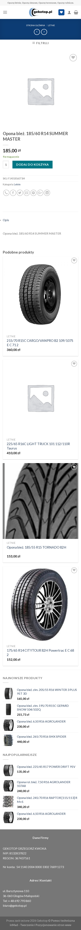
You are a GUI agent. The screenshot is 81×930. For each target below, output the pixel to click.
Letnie (51, 25)
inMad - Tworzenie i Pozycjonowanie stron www (40, 925)
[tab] (40, 220)
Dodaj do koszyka (32, 164)
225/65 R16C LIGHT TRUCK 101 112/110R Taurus (38, 446)
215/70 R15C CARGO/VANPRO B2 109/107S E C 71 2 (40, 343)
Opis (6, 220)
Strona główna (35, 25)
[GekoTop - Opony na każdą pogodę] (40, 12)
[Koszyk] (76, 12)
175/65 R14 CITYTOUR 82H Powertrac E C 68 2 (40, 652)
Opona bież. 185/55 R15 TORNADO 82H (36, 547)
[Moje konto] (69, 12)
